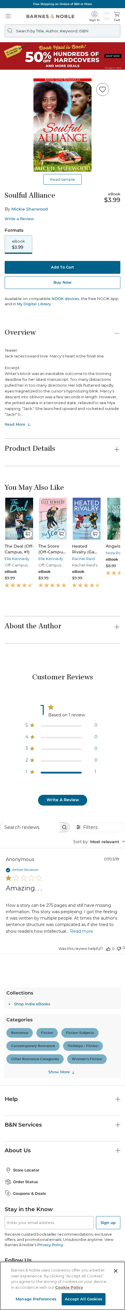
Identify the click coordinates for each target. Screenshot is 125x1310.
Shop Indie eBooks (32, 1004)
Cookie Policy (69, 1287)
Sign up (108, 1222)
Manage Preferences (36, 1299)
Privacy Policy (50, 1244)
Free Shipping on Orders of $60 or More (62, 4)
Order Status (25, 1181)
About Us (18, 1150)
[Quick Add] (28, 534)
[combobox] (99, 841)
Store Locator (26, 1170)
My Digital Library (34, 303)
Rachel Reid (83, 558)
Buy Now (62, 282)
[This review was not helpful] (119, 948)
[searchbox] (29, 827)
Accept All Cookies (83, 1299)
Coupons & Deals (29, 1193)
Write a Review (19, 219)
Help (11, 1099)
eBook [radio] (18, 244)
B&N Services (23, 1124)
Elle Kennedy (17, 558)
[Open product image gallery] (62, 125)
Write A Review (63, 799)
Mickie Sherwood (29, 209)
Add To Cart (62, 267)
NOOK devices (65, 299)
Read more (81, 931)
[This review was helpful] (108, 948)
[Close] (115, 1271)
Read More (15, 424)
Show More (59, 1071)
